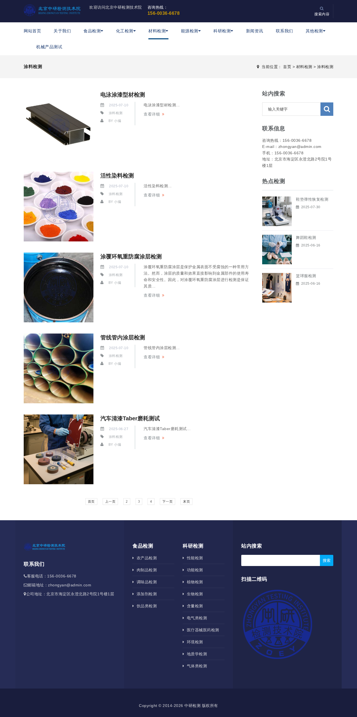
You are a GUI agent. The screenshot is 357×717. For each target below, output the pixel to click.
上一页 (110, 501)
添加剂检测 (145, 594)
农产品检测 (145, 558)
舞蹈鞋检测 (306, 237)
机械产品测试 (49, 46)
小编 (117, 121)
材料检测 (157, 30)
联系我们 (284, 30)
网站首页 (32, 30)
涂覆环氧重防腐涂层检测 (131, 256)
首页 (287, 66)
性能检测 (193, 558)
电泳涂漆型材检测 (122, 95)
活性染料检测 (117, 175)
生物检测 (193, 594)
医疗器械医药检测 (201, 630)
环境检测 (193, 642)
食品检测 (92, 30)
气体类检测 (195, 666)
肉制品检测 (145, 570)
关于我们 (62, 30)
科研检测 (222, 30)
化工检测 (124, 30)
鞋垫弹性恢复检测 (312, 199)
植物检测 (193, 582)
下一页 (167, 501)
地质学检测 (195, 654)
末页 (186, 501)
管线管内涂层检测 (122, 337)
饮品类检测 (145, 606)
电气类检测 (195, 618)
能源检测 (189, 30)
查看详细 (152, 114)
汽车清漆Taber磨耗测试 (130, 418)
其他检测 (314, 30)
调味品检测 (145, 582)
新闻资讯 (254, 30)
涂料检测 (325, 66)
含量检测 (193, 606)
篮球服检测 (306, 276)
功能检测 (193, 570)
